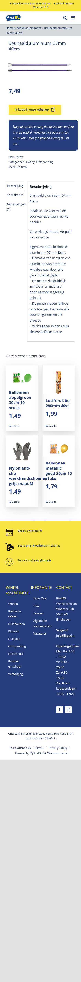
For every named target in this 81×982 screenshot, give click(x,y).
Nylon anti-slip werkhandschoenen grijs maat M (28, 475)
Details (15, 426)
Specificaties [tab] (15, 195)
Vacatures (40, 633)
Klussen (13, 631)
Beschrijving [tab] (15, 186)
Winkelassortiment (29, 28)
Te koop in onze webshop (31, 109)
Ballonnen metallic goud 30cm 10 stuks (59, 470)
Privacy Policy (58, 748)
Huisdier (14, 639)
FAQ (36, 606)
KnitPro (22, 167)
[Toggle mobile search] (65, 18)
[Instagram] (68, 709)
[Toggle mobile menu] (73, 18)
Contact (38, 613)
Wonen (13, 604)
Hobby (30, 162)
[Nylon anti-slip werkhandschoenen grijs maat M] (22, 448)
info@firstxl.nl (65, 635)
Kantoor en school (14, 663)
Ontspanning (44, 162)
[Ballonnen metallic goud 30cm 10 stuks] (59, 446)
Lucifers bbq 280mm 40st (58, 403)
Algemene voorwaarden (40, 623)
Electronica (15, 654)
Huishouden (15, 624)
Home (10, 28)
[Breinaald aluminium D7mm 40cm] (40, 67)
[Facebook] (59, 709)
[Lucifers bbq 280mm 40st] (59, 379)
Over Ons (39, 598)
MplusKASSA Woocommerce (49, 753)
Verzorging (15, 674)
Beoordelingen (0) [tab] (16, 206)
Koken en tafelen (14, 613)
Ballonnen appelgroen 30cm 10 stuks (20, 400)
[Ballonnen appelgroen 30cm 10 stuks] (22, 375)
